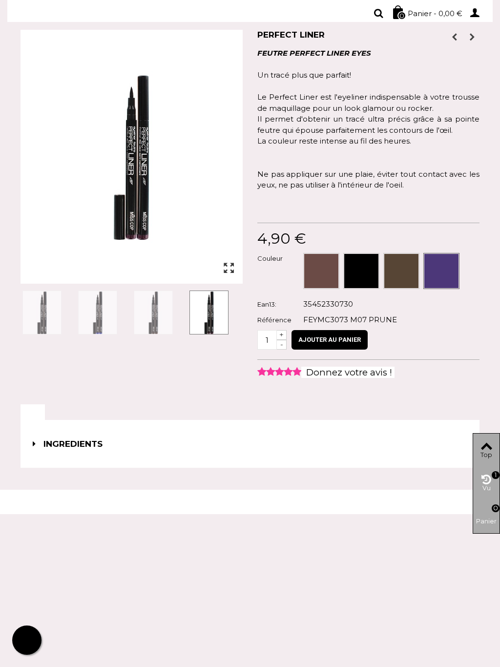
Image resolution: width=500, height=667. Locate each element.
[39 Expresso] (321, 271)
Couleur (270, 258)
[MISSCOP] (70, 13)
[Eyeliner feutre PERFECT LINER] (48, 312)
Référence (274, 320)
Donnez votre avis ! (348, 372)
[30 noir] (361, 271)
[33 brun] (401, 271)
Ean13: (266, 304)
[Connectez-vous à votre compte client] (478, 12)
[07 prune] (441, 271)
